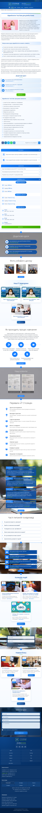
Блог (22, 7)
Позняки (21, 785)
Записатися (21, 363)
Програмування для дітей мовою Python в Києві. (12, 171)
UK (40, 0)
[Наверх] (39, 143)
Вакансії (10, 758)
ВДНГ (34, 785)
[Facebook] (3, 143)
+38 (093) (13, 771)
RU (38, 0)
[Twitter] (8, 143)
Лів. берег (21, 782)
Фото (11, 760)
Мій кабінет (11, 763)
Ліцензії (31, 760)
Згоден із (10, 729)
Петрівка (8, 785)
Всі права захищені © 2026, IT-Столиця (21, 809)
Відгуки (11, 755)
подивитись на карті (23, 791)
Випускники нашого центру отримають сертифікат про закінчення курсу (21, 154)
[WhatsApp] (11, 143)
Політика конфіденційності (17, 810)
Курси (12, 7)
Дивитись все (21, 322)
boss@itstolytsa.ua (8, 776)
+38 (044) (13, 769)
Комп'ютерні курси (13, 800)
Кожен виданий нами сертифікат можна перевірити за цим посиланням (21, 160)
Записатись (20, 94)
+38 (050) (26, 3)
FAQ (31, 758)
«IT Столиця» (14, 797)
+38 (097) (5, 771)
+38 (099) (11, 773)
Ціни (15, 7)
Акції (31, 755)
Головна (9, 7)
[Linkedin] (5, 143)
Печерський (8, 782)
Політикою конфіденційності (12, 729)
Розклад (18, 7)
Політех (33, 782)
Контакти (31, 7)
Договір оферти (26, 810)
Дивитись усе (21, 510)
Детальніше (26, 474)
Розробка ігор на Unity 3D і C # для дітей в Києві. (12, 174)
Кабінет (37, 0)
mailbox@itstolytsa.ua (27, 4)
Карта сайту (13, 798)
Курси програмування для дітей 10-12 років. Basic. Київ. (14, 169)
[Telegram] (14, 143)
